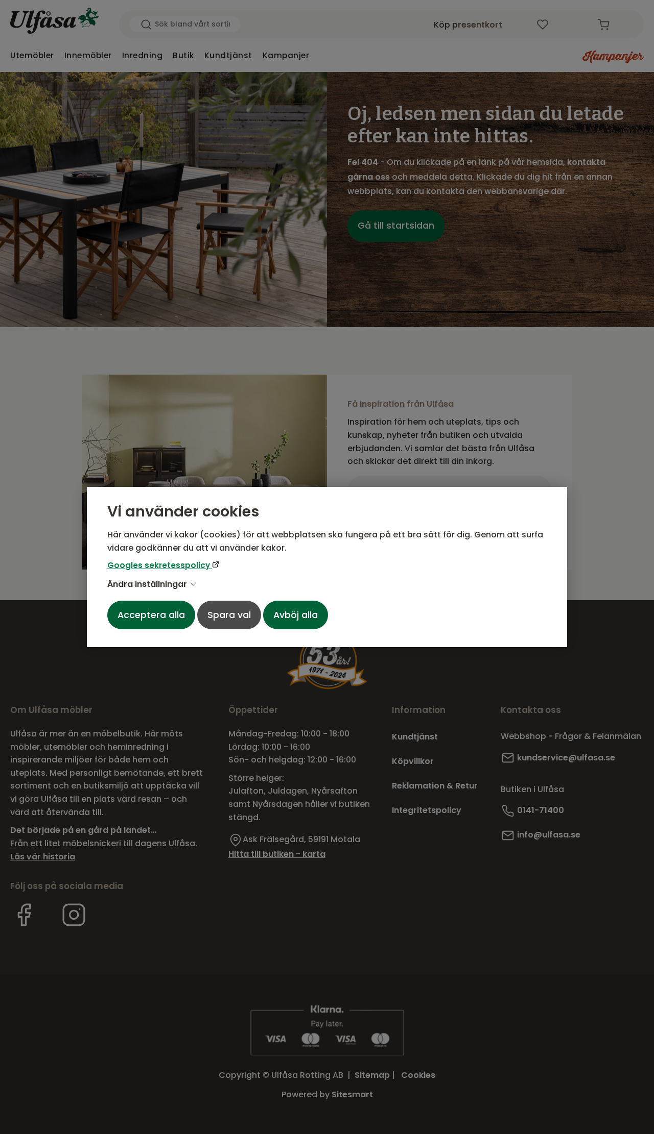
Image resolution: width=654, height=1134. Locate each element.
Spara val (229, 615)
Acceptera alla (151, 615)
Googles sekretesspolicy (159, 565)
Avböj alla (295, 615)
